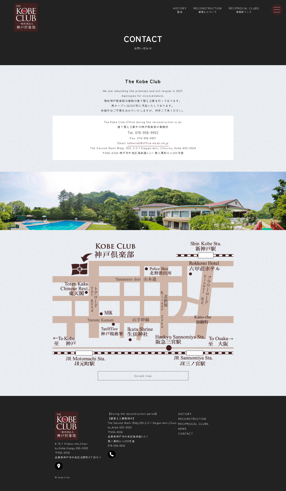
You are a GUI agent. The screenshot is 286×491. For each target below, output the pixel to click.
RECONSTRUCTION (208, 9)
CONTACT (185, 433)
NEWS (182, 429)
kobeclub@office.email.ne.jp (148, 143)
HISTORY (180, 9)
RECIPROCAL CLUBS (244, 9)
